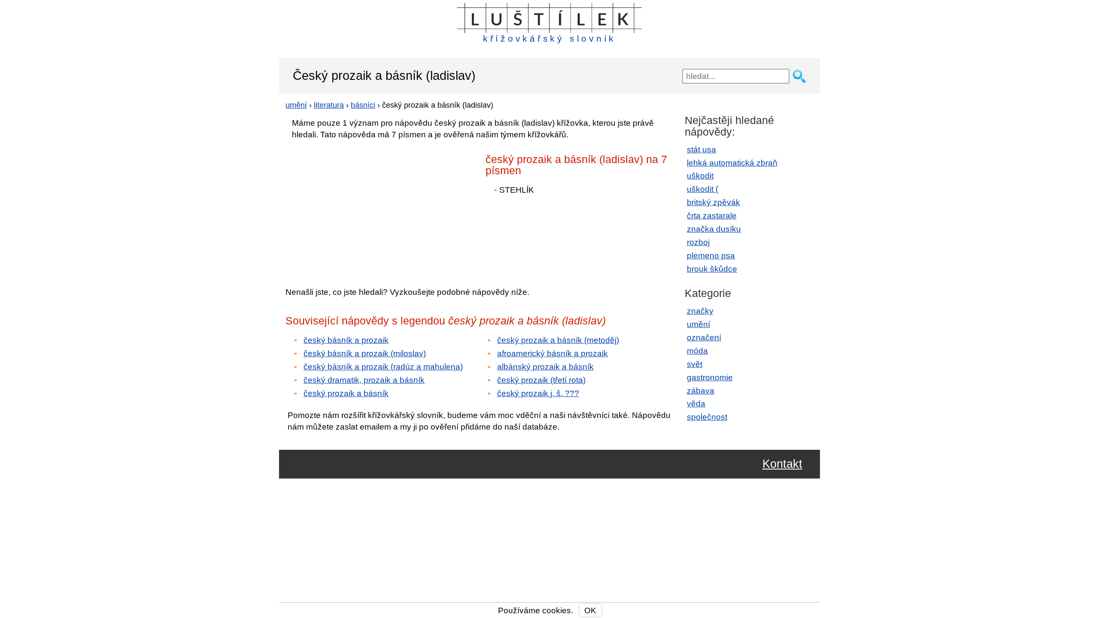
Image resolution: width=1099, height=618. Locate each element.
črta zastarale (712, 215)
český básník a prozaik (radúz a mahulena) (383, 366)
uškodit (700, 175)
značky (700, 310)
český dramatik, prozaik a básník (364, 380)
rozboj (698, 242)
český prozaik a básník (346, 393)
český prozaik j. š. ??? (538, 393)
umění (698, 324)
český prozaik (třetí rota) (541, 380)
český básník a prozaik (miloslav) (365, 353)
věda (696, 403)
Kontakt (782, 464)
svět (694, 364)
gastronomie (710, 377)
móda (697, 350)
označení (704, 337)
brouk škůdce (712, 268)
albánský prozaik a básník (545, 366)
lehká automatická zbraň (732, 162)
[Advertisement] (360, 207)
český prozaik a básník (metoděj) (558, 340)
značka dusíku (714, 228)
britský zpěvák (713, 202)
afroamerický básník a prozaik (552, 353)
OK (590, 610)
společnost (707, 416)
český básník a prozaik (346, 340)
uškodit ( (702, 189)
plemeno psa (711, 255)
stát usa (701, 149)
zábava (700, 390)
